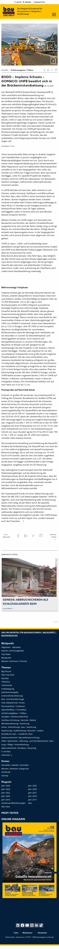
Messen (28, 2)
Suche (19, 2)
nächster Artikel (53, 535)
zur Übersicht (6, 535)
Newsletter (40, 2)
